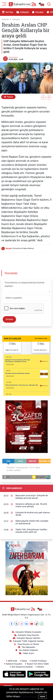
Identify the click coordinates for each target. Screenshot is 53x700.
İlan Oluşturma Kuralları (22, 667)
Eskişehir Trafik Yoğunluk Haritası (28, 641)
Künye (24, 661)
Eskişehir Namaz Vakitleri (28, 638)
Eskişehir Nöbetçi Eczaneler (28, 632)
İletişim (40, 667)
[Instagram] (21, 623)
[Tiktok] (36, 623)
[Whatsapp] (41, 623)
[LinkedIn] (26, 623)
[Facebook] (11, 623)
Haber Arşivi (28, 653)
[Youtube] (31, 623)
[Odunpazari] (26, 426)
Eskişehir (24, 12)
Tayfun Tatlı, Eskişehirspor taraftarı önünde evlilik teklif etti (31, 530)
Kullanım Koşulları (14, 664)
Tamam (42, 697)
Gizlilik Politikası (39, 661)
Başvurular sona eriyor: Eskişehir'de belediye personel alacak (31, 496)
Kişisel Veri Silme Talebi (38, 664)
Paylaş (10, 97)
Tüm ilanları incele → (42, 338)
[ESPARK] (26, 568)
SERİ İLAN (12, 661)
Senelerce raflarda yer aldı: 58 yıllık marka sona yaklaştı (31, 505)
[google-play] (39, 674)
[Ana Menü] (4, 3)
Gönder (9, 319)
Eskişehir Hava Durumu (28, 635)
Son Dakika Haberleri (28, 650)
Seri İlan (9, 12)
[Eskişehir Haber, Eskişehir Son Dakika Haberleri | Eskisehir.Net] (26, 4)
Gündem (39, 12)
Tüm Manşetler (28, 647)
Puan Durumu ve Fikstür (28, 644)
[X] (16, 623)
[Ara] (49, 4)
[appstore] (14, 674)
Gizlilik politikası (29, 696)
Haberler (5, 19)
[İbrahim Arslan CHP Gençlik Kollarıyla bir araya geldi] (26, 78)
